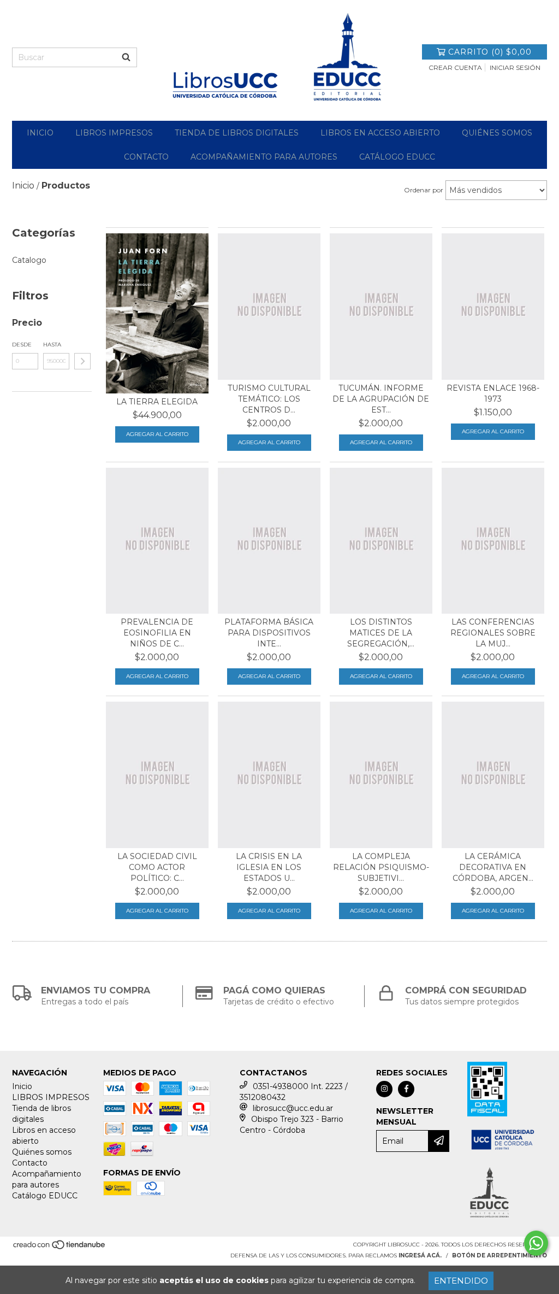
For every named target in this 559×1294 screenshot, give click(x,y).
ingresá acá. (420, 1255)
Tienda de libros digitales (237, 133)
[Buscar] (126, 57)
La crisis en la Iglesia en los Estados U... (269, 867)
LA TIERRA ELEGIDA (157, 402)
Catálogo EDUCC (397, 157)
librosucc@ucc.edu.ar (293, 1108)
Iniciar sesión (515, 67)
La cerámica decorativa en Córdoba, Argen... (493, 867)
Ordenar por (423, 190)
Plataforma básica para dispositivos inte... (268, 633)
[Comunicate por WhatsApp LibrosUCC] (536, 1243)
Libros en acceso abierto (380, 133)
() (490, 52)
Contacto (146, 157)
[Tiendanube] (60, 1247)
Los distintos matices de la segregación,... (380, 633)
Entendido (461, 1280)
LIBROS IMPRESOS (114, 133)
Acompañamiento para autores (264, 157)
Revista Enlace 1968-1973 (493, 393)
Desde (22, 344)
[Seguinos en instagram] (384, 1089)
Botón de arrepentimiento (499, 1255)
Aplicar (82, 361)
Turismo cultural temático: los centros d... (269, 399)
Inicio (40, 133)
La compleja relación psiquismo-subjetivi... (381, 867)
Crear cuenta (455, 67)
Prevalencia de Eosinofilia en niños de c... (157, 633)
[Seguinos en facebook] (406, 1089)
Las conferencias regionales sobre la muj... (493, 633)
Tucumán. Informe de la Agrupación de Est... (380, 399)
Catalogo (29, 260)
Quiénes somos (497, 133)
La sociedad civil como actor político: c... (157, 867)
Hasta (52, 344)
